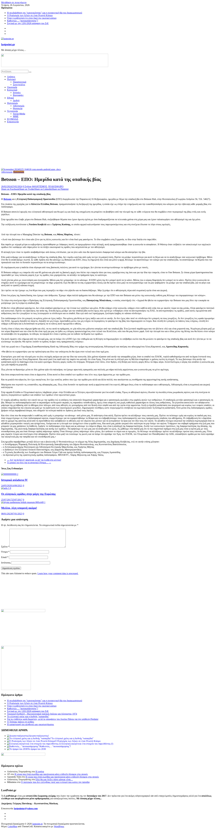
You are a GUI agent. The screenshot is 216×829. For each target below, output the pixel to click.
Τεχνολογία (12, 111)
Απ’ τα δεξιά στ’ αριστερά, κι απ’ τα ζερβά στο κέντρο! (34, 460)
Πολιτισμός (12, 103)
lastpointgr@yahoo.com (26, 808)
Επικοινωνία (13, 121)
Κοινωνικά (12, 90)
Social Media (19, 113)
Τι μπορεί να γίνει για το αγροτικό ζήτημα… (29, 462)
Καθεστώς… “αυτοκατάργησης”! (22, 20)
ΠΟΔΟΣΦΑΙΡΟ (55, 186)
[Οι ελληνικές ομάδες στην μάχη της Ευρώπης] (6, 488)
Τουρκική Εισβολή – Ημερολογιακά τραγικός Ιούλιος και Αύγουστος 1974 (42, 714)
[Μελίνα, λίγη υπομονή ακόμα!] (23, 502)
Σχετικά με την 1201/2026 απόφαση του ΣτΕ (28, 23)
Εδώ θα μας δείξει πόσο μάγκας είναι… (54, 779)
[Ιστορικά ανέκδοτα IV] (9, 474)
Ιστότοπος (6, 562)
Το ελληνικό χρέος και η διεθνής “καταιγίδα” (28, 716)
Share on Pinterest (60, 189)
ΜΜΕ (16, 116)
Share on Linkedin (43, 189)
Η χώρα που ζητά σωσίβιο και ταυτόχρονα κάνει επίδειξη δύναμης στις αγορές (51, 774)
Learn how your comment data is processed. (57, 573)
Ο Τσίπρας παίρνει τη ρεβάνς (20, 722)
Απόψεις (11, 76)
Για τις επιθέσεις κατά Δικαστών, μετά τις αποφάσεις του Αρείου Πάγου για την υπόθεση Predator (52, 719)
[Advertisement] (108, 146)
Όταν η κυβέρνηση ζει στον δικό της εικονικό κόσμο (31, 18)
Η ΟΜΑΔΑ (12, 119)
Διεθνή (16, 100)
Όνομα (5, 552)
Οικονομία (12, 87)
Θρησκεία (17, 108)
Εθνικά (10, 98)
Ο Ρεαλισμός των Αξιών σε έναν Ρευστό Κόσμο (30, 15)
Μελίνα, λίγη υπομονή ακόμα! (19, 507)
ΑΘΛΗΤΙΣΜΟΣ (39, 186)
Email (4, 557)
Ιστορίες (17, 92)
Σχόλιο (5, 546)
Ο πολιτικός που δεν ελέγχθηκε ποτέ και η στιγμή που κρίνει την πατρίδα (55, 782)
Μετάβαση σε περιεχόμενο (13, 2)
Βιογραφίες (18, 95)
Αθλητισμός (18, 106)
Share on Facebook (10, 189)
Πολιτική (11, 79)
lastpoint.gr (8, 44)
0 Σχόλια (27, 186)
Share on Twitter (27, 189)
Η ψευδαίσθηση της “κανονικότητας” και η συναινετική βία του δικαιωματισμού (44, 12)
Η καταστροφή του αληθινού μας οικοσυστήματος (30, 724)
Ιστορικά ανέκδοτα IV (14, 479)
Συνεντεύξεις (19, 84)
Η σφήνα (40, 771)
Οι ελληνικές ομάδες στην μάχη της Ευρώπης (28, 493)
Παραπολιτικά (19, 82)
